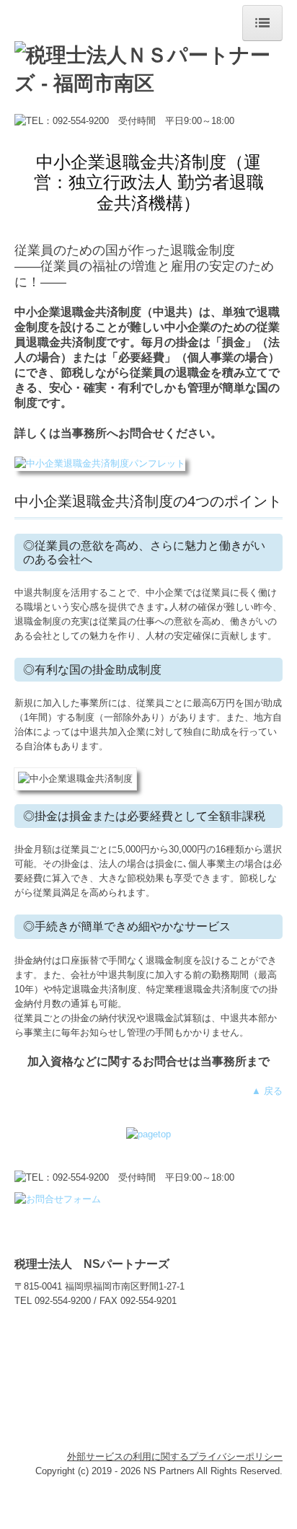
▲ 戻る (267, 1090)
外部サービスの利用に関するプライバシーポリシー (175, 1456)
